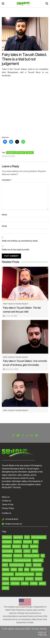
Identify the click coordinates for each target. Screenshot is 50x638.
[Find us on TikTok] (27, 435)
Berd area (6, 546)
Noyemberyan (8, 574)
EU (43, 555)
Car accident (7, 551)
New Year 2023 (37, 569)
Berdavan (16, 546)
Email (4, 226)
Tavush (30, 152)
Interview (37, 565)
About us (5, 497)
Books (25, 546)
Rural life (29, 578)
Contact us (6, 501)
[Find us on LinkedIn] (32, 435)
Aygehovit (27, 542)
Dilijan (35, 551)
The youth (15, 583)
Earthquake (7, 555)
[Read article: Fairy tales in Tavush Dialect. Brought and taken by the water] (25, 390)
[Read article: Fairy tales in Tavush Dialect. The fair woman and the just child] (25, 283)
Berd (36, 542)
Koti (20, 569)
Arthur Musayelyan (38, 537)
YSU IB (5, 588)
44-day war (7, 537)
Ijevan (28, 565)
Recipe (5, 578)
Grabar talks (37, 560)
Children (20, 152)
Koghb (14, 569)
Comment (7, 180)
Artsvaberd (7, 542)
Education (17, 555)
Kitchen (5, 569)
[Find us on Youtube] (18, 435)
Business (34, 546)
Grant (5, 565)
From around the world (22, 560)
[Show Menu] (3, 3)
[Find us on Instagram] (23, 435)
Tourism (25, 583)
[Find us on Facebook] (13, 435)
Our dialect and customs (24, 574)
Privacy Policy (8, 508)
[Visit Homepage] (25, 4)
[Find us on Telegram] (36, 435)
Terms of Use (7, 504)
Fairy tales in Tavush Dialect (15, 304)
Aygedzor (11, 152)
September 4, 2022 (8, 156)
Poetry (39, 574)
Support (38, 578)
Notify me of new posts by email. (15, 249)
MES (26, 569)
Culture (26, 551)
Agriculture (18, 537)
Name (4, 215)
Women (42, 583)
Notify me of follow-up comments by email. (20, 241)
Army (27, 537)
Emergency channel (31, 555)
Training (34, 583)
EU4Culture (7, 560)
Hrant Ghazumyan (16, 565)
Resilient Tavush (17, 578)
